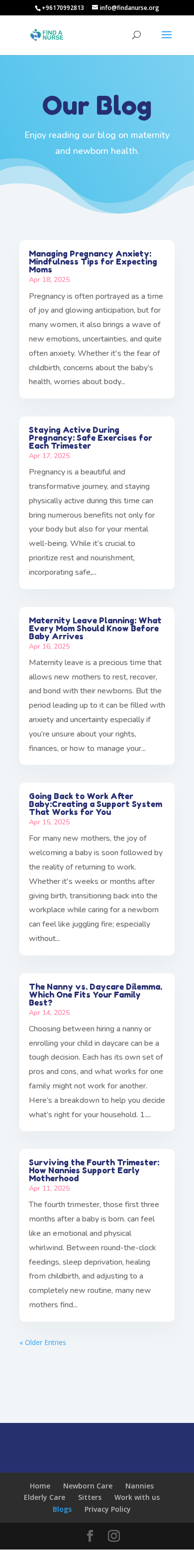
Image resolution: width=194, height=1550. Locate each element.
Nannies (139, 1485)
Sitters (89, 1497)
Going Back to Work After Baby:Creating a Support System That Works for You (95, 804)
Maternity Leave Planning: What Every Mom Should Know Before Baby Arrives (95, 628)
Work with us (137, 1497)
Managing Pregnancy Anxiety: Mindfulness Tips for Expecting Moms (93, 261)
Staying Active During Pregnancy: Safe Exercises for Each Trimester (90, 438)
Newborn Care (87, 1485)
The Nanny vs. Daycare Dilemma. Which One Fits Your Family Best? (95, 995)
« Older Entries (42, 1342)
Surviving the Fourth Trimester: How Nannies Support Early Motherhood (94, 1170)
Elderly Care (44, 1497)
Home (40, 1485)
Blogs (62, 1509)
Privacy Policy (108, 1509)
